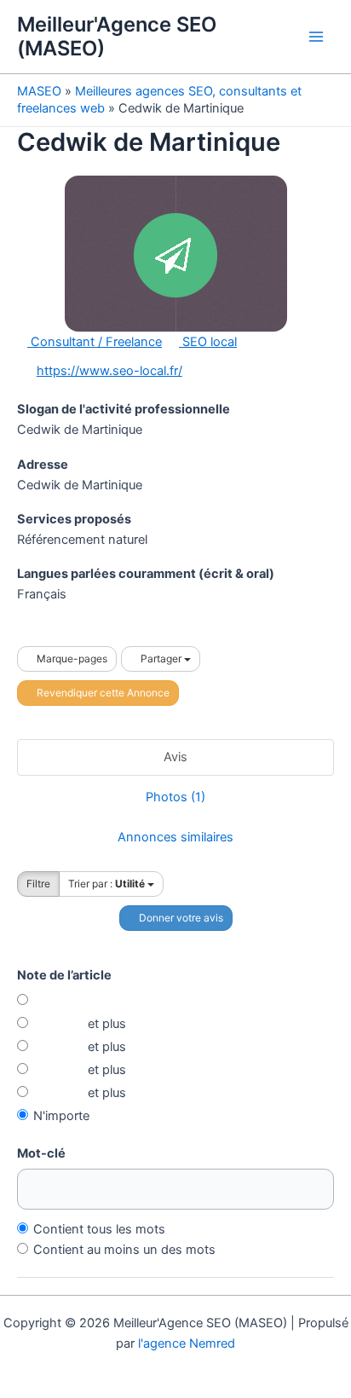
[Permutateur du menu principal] (316, 37)
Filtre (38, 883)
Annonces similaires (175, 837)
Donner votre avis (179, 917)
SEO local (208, 342)
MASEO (39, 91)
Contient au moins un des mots (124, 1249)
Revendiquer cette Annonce (102, 692)
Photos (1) (175, 797)
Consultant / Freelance (94, 342)
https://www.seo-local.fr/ (109, 370)
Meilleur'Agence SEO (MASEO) (116, 36)
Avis (175, 757)
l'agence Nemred (186, 1343)
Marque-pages (70, 658)
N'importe (61, 1116)
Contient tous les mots (99, 1229)
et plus (105, 1023)
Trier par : (106, 883)
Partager (161, 658)
